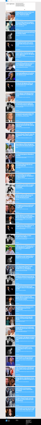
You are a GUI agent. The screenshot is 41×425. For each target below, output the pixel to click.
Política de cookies (28, 421)
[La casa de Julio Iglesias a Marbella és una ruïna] (20, 158)
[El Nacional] (6, 420)
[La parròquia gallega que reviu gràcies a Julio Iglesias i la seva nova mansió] (20, 76)
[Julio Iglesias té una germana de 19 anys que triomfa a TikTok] (20, 36)
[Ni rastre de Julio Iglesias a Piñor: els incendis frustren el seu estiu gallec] (20, 87)
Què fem (9, 420)
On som (9, 421)
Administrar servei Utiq (28, 422)
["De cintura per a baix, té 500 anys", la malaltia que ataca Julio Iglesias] (20, 229)
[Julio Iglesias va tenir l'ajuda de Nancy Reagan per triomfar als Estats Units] (20, 259)
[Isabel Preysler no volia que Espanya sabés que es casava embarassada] (20, 361)
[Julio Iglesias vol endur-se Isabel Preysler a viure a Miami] (20, 239)
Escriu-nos (17, 420)
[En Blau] (6, 1)
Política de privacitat (28, 420)
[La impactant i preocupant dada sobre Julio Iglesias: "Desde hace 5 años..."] (20, 117)
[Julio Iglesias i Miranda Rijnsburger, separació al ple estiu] (20, 168)
